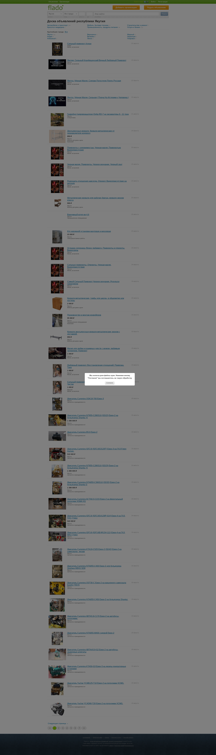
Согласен (109, 383)
